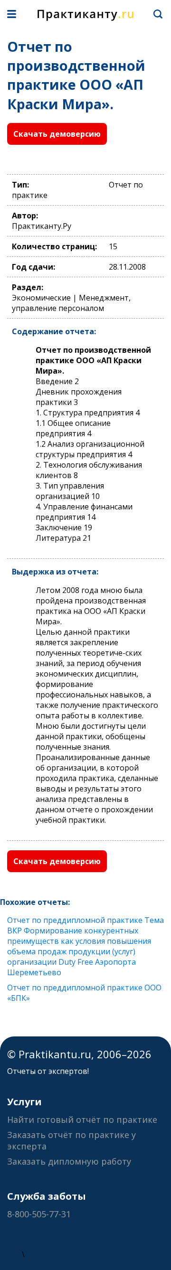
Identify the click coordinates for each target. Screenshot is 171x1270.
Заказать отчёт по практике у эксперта (71, 1140)
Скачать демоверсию (57, 134)
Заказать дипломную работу (69, 1161)
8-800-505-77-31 (39, 1214)
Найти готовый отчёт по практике (82, 1119)
